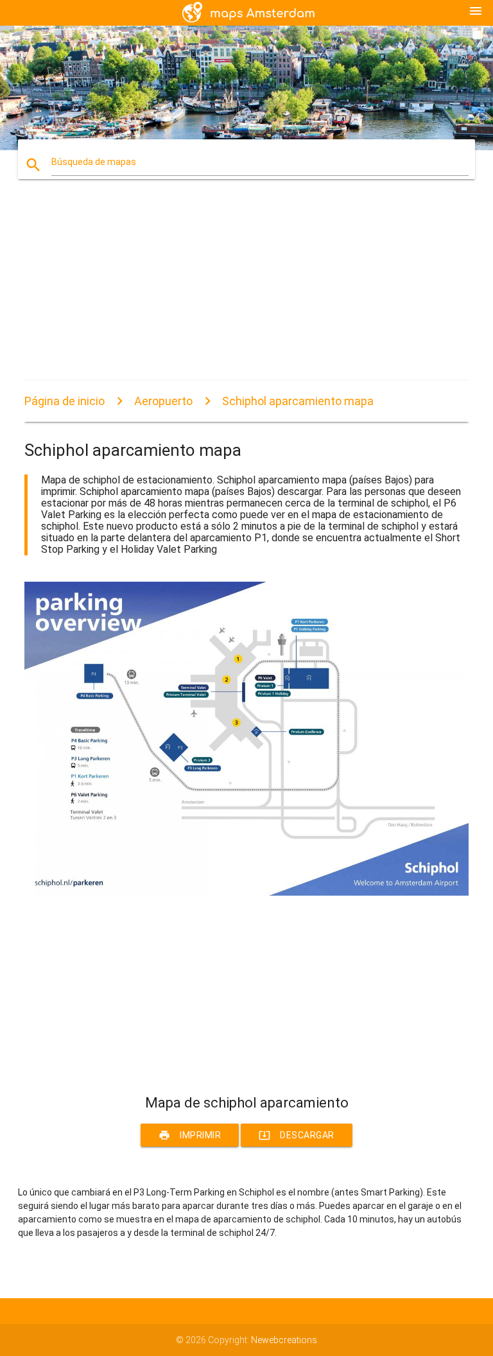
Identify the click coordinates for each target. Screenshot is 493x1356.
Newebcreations (284, 1340)
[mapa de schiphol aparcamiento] (246, 892)
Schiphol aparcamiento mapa (298, 401)
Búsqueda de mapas (93, 162)
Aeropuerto (163, 401)
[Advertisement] (246, 291)
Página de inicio (64, 401)
